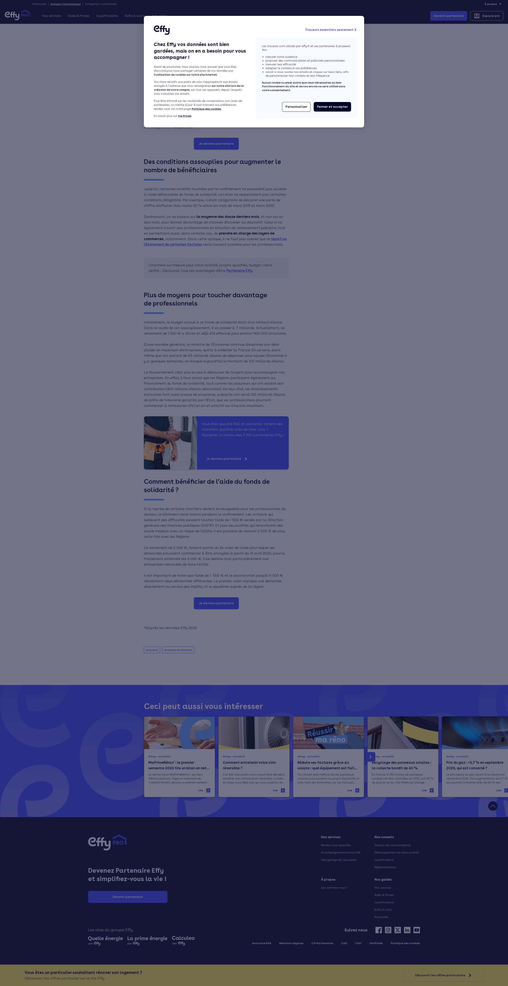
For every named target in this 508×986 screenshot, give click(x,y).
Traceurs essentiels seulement (329, 30)
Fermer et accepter (332, 107)
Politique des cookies (206, 108)
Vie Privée (184, 115)
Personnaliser (296, 107)
